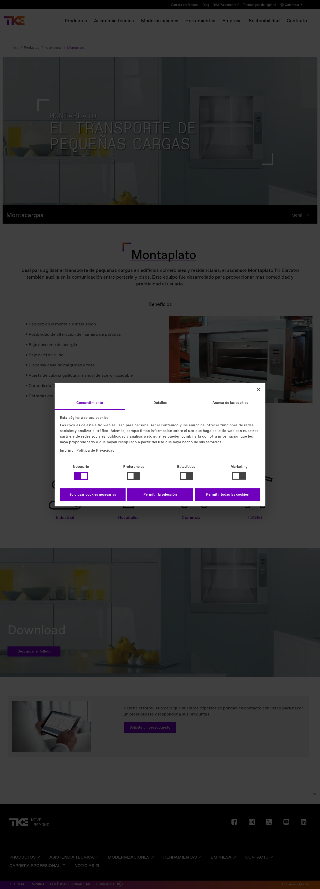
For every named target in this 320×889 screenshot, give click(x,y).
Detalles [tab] (160, 402)
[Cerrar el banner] (258, 389)
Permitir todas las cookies (227, 494)
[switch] (133, 476)
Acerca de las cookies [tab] (230, 402)
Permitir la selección (160, 494)
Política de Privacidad (95, 450)
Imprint (66, 450)
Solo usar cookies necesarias (92, 494)
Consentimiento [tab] (89, 402)
